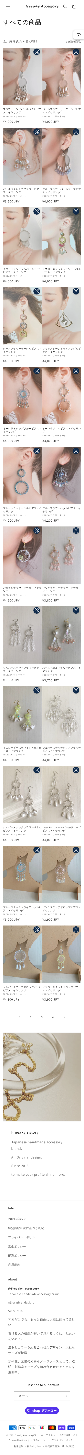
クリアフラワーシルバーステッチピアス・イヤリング (22, 270)
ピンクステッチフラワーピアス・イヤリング (61, 590)
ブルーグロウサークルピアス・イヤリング (22, 510)
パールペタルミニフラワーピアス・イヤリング (21, 190)
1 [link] (20, 1017)
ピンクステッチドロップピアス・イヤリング (61, 909)
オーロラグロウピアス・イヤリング (61, 430)
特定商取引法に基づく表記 (26, 1228)
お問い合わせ (17, 1219)
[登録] (65, 1396)
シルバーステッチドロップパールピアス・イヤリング (22, 989)
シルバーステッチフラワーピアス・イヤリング (21, 669)
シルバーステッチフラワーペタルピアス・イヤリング (22, 829)
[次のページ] (64, 1017)
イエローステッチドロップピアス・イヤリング (60, 989)
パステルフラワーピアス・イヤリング (22, 590)
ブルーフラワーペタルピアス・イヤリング (61, 510)
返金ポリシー (17, 1246)
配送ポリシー (17, 1255)
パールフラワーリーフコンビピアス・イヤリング (61, 111)
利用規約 (14, 1265)
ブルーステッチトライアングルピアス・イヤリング (22, 909)
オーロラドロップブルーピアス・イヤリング (22, 430)
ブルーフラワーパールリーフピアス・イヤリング (61, 190)
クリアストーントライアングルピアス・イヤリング (61, 350)
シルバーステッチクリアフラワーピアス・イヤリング (61, 749)
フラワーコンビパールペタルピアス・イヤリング (22, 111)
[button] (8, 6)
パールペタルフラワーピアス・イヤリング (61, 669)
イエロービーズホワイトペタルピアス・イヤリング (22, 749)
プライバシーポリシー (23, 1237)
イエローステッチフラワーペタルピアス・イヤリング (61, 270)
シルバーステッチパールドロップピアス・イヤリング (61, 829)
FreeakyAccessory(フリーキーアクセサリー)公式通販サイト (46, 1435)
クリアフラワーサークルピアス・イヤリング (22, 350)
